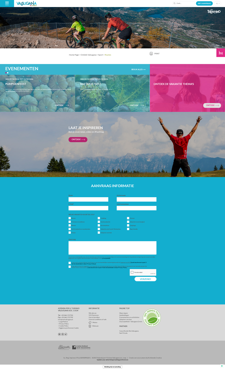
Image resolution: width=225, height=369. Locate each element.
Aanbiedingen (124, 315)
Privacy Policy (64, 324)
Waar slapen (123, 313)
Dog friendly (134, 229)
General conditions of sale (97, 319)
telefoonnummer (123, 204)
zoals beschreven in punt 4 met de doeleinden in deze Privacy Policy (107, 267)
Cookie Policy (63, 326)
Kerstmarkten (105, 225)
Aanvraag (72, 239)
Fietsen (132, 218)
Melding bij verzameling (112, 367)
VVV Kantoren (94, 315)
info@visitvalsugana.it (65, 319)
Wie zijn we (92, 313)
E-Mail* (71, 204)
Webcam (95, 326)
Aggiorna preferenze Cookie (69, 328)
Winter (73, 225)
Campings (133, 225)
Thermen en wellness (78, 222)
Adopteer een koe (106, 232)
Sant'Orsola (123, 333)
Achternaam (121, 195)
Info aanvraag (204, 3)
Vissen (73, 232)
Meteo (94, 322)
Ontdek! (76, 139)
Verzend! (145, 279)
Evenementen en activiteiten (129, 317)
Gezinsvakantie (105, 222)
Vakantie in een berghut (137, 222)
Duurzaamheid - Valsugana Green (130, 321)
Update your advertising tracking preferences (112, 360)
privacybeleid (106, 258)
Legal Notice (63, 322)
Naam (71, 195)
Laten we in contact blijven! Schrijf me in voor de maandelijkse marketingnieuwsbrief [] (110, 263)
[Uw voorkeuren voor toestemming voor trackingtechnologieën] (222, 366)
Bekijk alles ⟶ (138, 69)
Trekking (103, 218)
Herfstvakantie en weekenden (80, 229)
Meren (73, 218)
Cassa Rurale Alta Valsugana (129, 331)
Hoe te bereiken (94, 317)
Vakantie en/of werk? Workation (111, 229)
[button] (6, 72)
